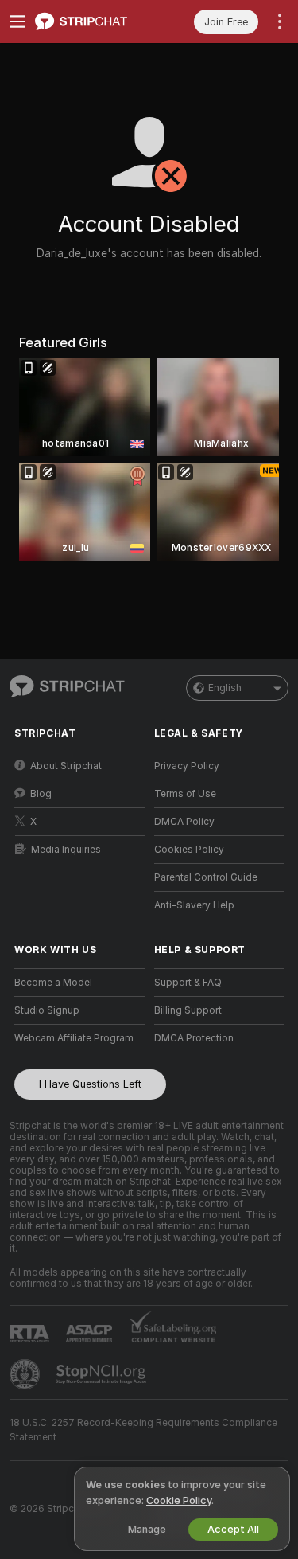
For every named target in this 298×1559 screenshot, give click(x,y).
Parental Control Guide (205, 877)
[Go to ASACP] (90, 1333)
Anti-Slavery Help (194, 905)
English (225, 688)
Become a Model (53, 982)
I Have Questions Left (90, 1084)
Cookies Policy (189, 849)
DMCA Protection (194, 1038)
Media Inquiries (66, 849)
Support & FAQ (188, 982)
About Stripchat (66, 766)
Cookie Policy (178, 1500)
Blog (41, 793)
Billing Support (188, 1010)
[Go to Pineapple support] (26, 1374)
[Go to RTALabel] (31, 1333)
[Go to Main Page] (92, 21)
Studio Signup (46, 1010)
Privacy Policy (186, 766)
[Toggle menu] (17, 21)
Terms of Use (185, 793)
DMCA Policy (184, 821)
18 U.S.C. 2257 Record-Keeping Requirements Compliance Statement (143, 1430)
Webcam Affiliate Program (74, 1038)
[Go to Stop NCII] (102, 1374)
